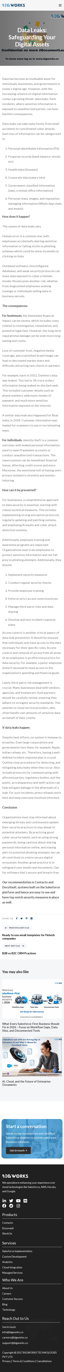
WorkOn (7, 1233)
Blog (4, 1304)
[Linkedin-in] (4, 1201)
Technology (8, 1309)
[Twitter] (11, 1201)
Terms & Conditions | (24, 1361)
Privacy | (7, 1361)
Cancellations (44, 1361)
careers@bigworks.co (15, 1337)
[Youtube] (18, 1201)
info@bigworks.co (12, 1332)
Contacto (7, 1222)
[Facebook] (4, 1206)
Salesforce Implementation (17, 1251)
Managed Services (12, 1272)
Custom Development (14, 1256)
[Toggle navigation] (52, 5)
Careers (6, 1293)
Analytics (7, 1261)
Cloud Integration (12, 1267)
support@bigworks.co (15, 1342)
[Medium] (25, 1201)
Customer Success (12, 1298)
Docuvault (8, 1228)
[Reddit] (11, 1206)
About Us (7, 1288)
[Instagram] (18, 1206)
